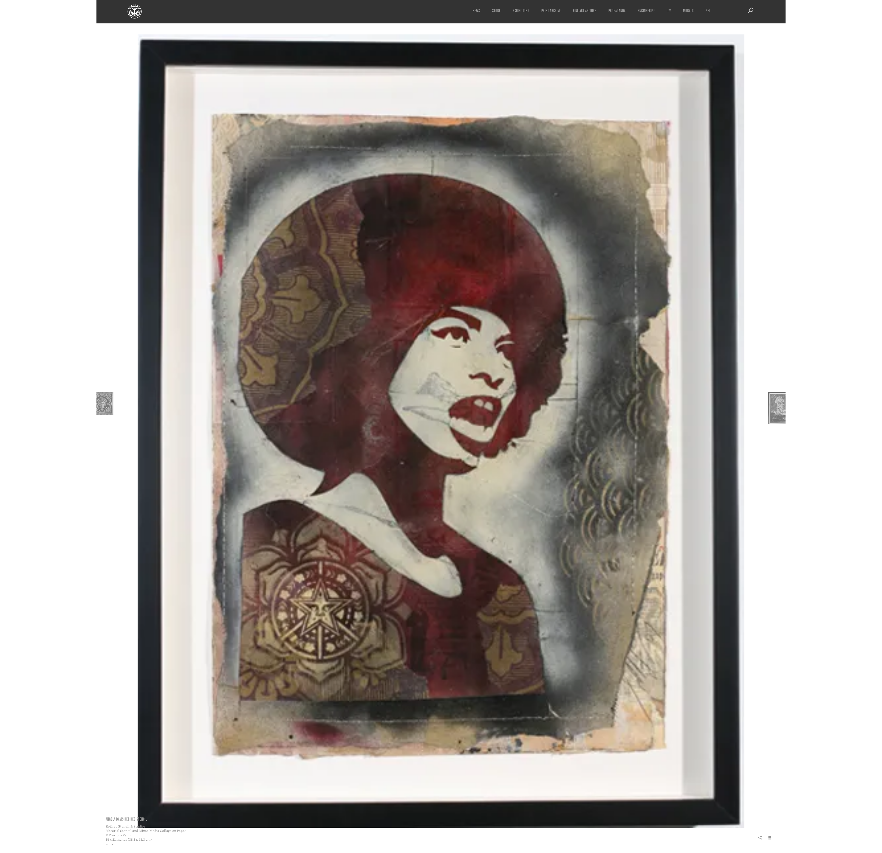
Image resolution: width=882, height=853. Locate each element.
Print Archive (551, 10)
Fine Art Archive (584, 10)
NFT (708, 10)
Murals (688, 10)
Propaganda (617, 10)
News (476, 10)
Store (496, 10)
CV (669, 10)
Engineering (647, 10)
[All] (769, 840)
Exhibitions (521, 10)
